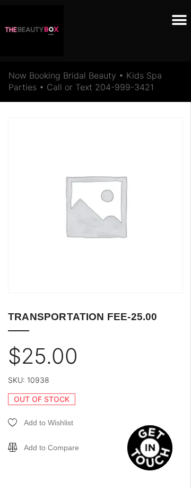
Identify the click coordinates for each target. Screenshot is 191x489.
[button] (179, 20)
